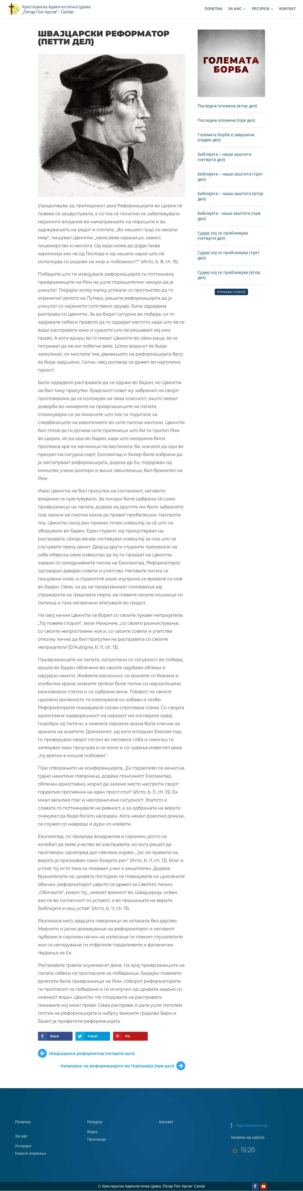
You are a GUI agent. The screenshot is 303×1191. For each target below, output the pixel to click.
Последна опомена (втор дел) (227, 105)
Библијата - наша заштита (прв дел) (229, 216)
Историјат (23, 1146)
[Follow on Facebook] (255, 1186)
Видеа (92, 1131)
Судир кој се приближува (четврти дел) (223, 235)
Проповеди (96, 1139)
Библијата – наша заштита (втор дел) (230, 196)
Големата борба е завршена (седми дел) (226, 137)
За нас (235, 9)
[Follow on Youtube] (263, 1186)
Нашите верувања (30, 1153)
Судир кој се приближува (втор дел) (229, 275)
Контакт (287, 9)
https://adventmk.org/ (252, 1125)
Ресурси (260, 9)
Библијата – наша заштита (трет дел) (230, 176)
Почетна (213, 9)
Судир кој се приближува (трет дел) (229, 255)
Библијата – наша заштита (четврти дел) (224, 156)
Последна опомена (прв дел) (226, 120)
